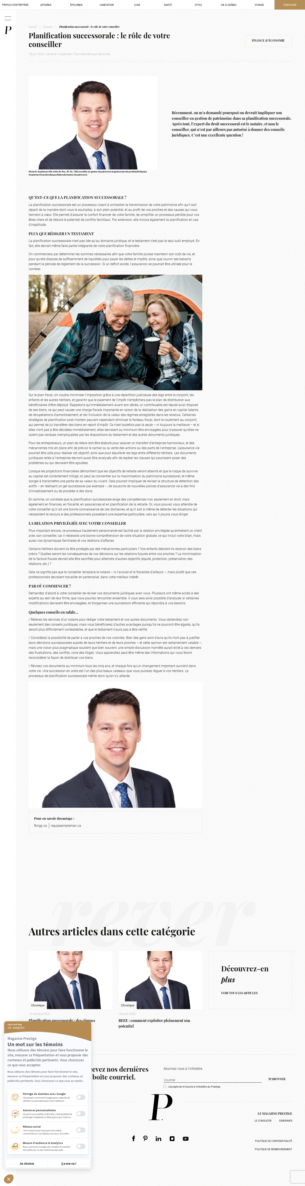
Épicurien (76, 4)
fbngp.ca (40, 825)
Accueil (33, 26)
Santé (168, 4)
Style (198, 4)
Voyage (259, 4)
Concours (289, 4)
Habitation (107, 4)
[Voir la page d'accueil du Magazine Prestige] (160, 1107)
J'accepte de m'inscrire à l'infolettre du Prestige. (194, 1086)
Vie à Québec (229, 4)
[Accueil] (7, 30)
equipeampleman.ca (66, 825)
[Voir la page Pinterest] (145, 1138)
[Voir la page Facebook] (133, 1138)
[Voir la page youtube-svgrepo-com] (186, 1138)
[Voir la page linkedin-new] (158, 1138)
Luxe (137, 4)
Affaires (45, 4)
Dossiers (48, 26)
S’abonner (285, 1120)
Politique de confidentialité (273, 1140)
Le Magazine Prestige (275, 1114)
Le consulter (263, 1120)
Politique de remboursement (273, 1149)
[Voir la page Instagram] (172, 1138)
